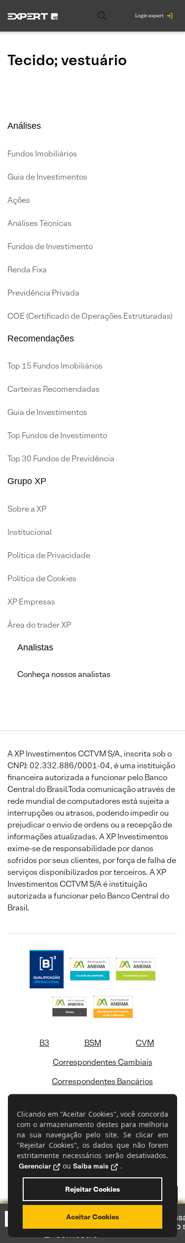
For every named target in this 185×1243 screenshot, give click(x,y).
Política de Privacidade (48, 555)
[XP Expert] (32, 15)
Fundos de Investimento (50, 246)
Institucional (29, 532)
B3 (44, 1043)
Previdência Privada (43, 293)
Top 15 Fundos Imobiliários (55, 366)
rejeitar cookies (92, 1189)
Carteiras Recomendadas (53, 389)
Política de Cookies (41, 578)
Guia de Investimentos (47, 177)
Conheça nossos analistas (64, 674)
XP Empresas (31, 602)
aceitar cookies (92, 1216)
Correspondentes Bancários (102, 1081)
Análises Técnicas (39, 223)
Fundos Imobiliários (42, 154)
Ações (18, 200)
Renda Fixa (27, 269)
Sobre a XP (26, 509)
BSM (92, 1043)
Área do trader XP (39, 625)
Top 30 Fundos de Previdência (60, 458)
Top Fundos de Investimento (57, 435)
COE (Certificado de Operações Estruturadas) (90, 316)
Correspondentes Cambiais (102, 1062)
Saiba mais (91, 1166)
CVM (145, 1043)
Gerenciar (35, 1166)
